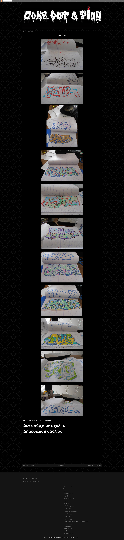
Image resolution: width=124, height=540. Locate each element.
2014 (65, 490)
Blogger (78, 537)
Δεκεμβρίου (68, 493)
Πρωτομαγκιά (68, 526)
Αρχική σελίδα (61, 465)
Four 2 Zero (68, 508)
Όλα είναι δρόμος (69, 514)
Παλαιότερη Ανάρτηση (94, 465)
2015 (65, 488)
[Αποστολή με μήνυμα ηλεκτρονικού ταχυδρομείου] (46, 420)
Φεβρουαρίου (68, 531)
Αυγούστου (68, 500)
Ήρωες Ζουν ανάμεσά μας (71, 511)
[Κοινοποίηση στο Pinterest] (50, 420)
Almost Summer (68, 524)
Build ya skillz (69, 518)
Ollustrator (68, 537)
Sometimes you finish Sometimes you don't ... (76, 521)
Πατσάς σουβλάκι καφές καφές (72, 519)
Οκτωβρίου (68, 496)
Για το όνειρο (68, 523)
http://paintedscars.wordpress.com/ (31, 477)
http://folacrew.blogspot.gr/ (29, 478)
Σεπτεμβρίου (68, 498)
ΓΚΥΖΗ (66, 513)
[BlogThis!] (47, 420)
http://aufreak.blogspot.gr (29, 482)
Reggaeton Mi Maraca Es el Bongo (74, 510)
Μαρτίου (67, 530)
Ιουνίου (67, 503)
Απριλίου (67, 528)
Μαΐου (66, 505)
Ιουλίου (67, 501)
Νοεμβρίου (68, 495)
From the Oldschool (69, 506)
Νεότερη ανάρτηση (28, 465)
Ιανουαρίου (68, 533)
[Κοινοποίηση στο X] (48, 420)
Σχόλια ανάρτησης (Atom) (65, 469)
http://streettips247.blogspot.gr (30, 481)
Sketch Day (67, 516)
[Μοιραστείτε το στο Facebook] (49, 420)
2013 (65, 491)
